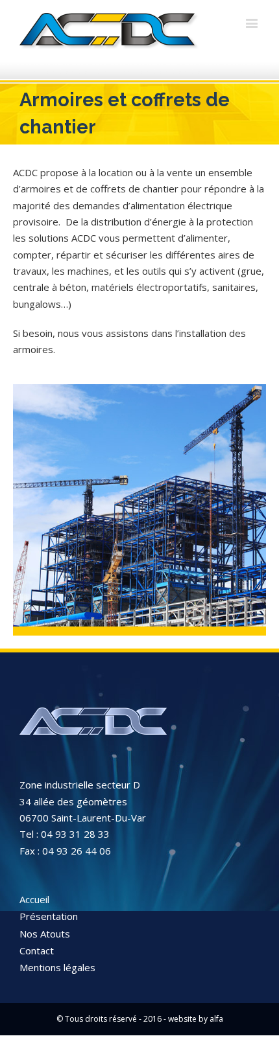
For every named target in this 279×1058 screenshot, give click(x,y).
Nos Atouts (44, 933)
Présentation (48, 916)
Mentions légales (57, 967)
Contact (36, 950)
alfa (216, 1018)
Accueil (34, 899)
